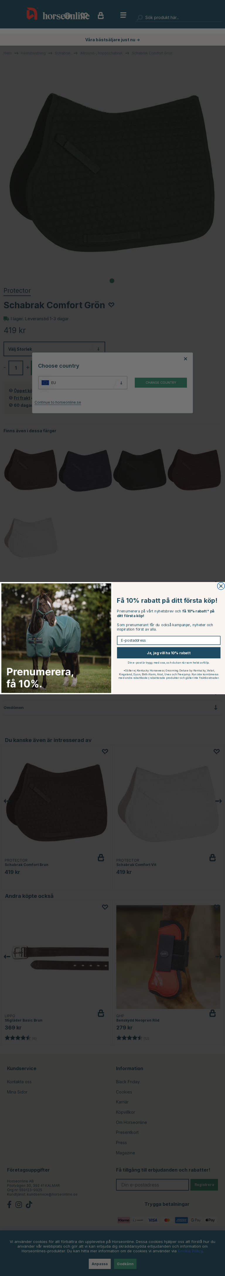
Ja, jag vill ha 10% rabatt (169, 652)
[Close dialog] (221, 586)
